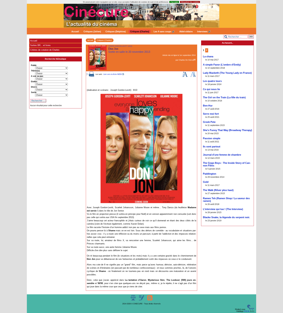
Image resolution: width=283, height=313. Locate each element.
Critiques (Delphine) (115, 31)
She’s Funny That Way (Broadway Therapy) (227, 130)
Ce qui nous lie (211, 89)
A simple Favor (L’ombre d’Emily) (222, 64)
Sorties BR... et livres (40, 45)
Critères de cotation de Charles (44, 50)
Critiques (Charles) (139, 31)
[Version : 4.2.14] (250, 309)
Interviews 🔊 (204, 31)
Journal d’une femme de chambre (222, 154)
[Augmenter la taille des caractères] (185, 76)
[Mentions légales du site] (133, 300)
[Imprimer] (91, 76)
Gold (205, 182)
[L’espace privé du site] (142, 300)
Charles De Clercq (186, 60)
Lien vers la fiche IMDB (112, 74)
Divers (34, 87)
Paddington (209, 173)
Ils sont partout (211, 146)
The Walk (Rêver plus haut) (218, 190)
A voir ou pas (37, 76)
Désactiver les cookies (190, 2)
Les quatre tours (212, 81)
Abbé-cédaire (186, 31)
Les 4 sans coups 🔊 (164, 31)
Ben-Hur (208, 105)
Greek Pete (209, 122)
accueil (90, 40)
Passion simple (211, 138)
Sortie (34, 92)
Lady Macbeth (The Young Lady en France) (227, 73)
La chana (208, 56)
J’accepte (174, 2)
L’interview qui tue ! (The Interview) (223, 209)
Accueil (75, 31)
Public (34, 65)
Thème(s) (35, 71)
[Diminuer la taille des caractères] (193, 76)
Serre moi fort (211, 114)
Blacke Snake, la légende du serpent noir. (226, 217)
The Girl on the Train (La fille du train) (224, 97)
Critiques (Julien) (92, 31)
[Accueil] (141, 27)
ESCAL (247, 311)
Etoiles (34, 81)
